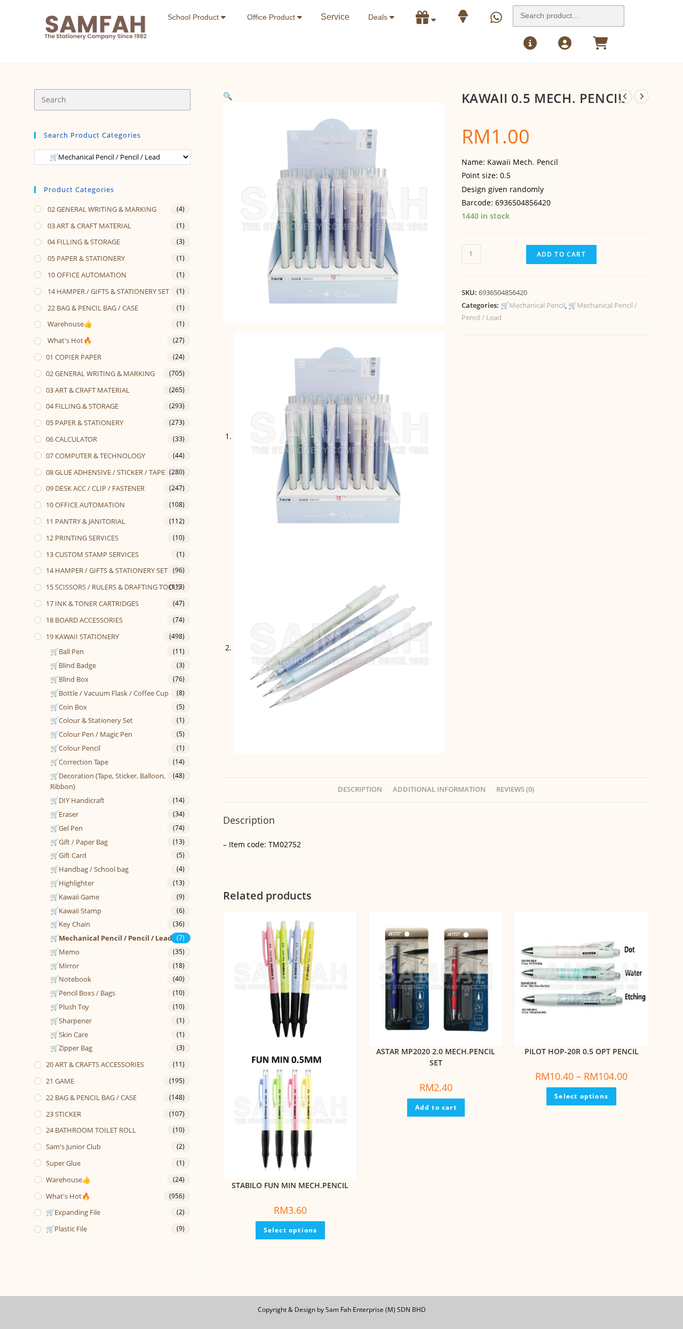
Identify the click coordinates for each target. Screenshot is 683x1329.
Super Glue (63, 1163)
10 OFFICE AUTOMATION (86, 275)
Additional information (439, 789)
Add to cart (561, 254)
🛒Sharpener (71, 1020)
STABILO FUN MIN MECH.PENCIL (290, 1185)
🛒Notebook (70, 979)
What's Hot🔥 (69, 340)
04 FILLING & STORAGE (83, 241)
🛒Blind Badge (73, 665)
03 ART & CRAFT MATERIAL (88, 225)
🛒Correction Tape (79, 762)
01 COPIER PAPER (73, 357)
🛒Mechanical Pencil (533, 305)
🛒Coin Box (68, 707)
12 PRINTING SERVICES (82, 538)
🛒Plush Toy (69, 1007)
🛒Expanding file (73, 1212)
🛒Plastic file (66, 1228)
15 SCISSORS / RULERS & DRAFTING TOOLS (113, 587)
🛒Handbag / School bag (89, 869)
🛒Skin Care (69, 1034)
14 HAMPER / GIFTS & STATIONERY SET (107, 291)
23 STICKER (63, 1114)
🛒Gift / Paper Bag (79, 842)
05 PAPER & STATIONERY (85, 258)
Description (360, 789)
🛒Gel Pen (66, 828)
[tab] (359, 790)
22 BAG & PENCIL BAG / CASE (92, 308)
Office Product (272, 17)
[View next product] (641, 96)
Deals (379, 17)
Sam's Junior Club (73, 1146)
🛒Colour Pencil (75, 748)
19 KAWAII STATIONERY (82, 636)
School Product (194, 17)
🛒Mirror (64, 965)
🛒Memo (65, 952)
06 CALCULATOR (71, 439)
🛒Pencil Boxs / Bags (82, 993)
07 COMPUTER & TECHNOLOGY (95, 455)
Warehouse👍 (69, 324)
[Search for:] (568, 13)
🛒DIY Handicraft (77, 800)
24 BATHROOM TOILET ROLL (91, 1130)
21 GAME (60, 1081)
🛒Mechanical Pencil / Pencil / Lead (111, 938)
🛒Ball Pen (67, 651)
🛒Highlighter (72, 883)
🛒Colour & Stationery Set (91, 720)
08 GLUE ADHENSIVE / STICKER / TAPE (105, 472)
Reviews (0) (515, 789)
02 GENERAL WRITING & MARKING (101, 209)
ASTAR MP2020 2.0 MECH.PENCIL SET (435, 1057)
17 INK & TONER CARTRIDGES (92, 603)
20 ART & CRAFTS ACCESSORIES (95, 1064)
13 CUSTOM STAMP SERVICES (92, 554)
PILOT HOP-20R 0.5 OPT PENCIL (582, 1051)
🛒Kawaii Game (74, 897)
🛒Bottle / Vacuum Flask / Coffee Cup (109, 693)
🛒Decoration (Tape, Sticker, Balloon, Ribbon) (107, 781)
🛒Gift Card (68, 855)
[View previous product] (624, 96)
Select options (290, 1230)
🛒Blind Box (69, 679)
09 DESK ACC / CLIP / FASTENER (95, 488)
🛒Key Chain (70, 924)
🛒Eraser (64, 814)
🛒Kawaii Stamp (75, 911)
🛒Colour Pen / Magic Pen (91, 734)
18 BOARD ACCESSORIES (84, 620)
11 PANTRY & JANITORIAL (85, 521)
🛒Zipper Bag (71, 1048)
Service (335, 16)
